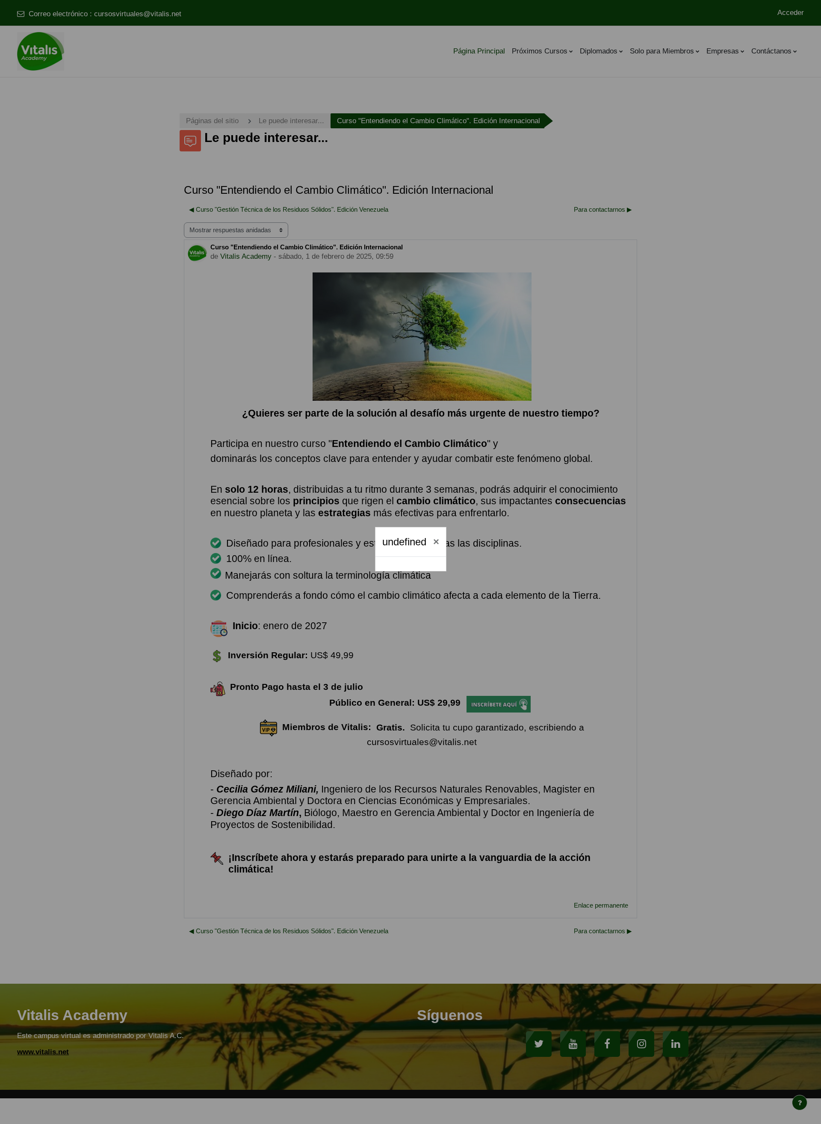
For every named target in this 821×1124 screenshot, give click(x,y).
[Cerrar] (436, 542)
